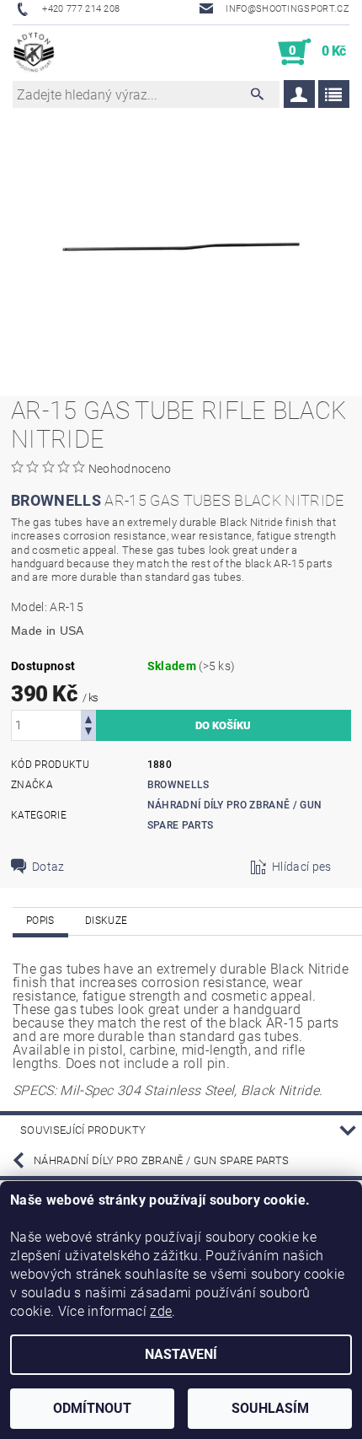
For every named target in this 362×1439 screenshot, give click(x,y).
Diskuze (106, 920)
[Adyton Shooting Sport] (34, 52)
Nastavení (181, 1354)
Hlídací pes (302, 866)
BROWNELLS (56, 500)
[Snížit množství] (88, 733)
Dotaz (48, 866)
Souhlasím (270, 1408)
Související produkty (83, 1130)
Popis (40, 920)
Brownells (178, 785)
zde (161, 1311)
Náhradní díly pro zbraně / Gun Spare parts (161, 1160)
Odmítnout (92, 1408)
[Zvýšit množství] (88, 718)
